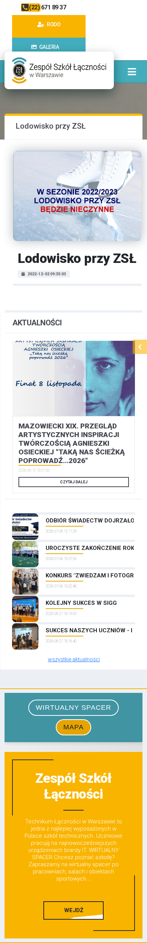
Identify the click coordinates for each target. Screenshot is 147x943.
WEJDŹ (73, 910)
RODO (53, 24)
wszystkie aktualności (74, 659)
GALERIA (48, 47)
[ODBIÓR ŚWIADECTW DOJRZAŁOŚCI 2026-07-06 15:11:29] (73, 513)
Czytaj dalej (73, 482)
